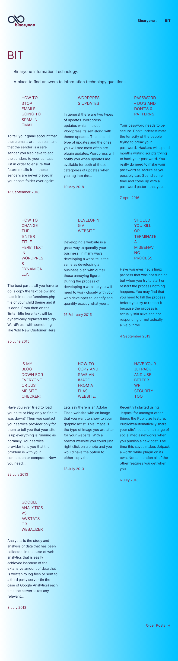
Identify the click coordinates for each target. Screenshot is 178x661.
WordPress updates (89, 100)
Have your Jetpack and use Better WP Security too (145, 380)
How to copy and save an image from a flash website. (88, 380)
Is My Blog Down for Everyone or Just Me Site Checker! (32, 380)
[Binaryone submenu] (157, 21)
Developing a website (88, 225)
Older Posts (158, 625)
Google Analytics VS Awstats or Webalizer (32, 516)
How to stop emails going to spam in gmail (31, 111)
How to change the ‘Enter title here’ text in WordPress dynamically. (32, 247)
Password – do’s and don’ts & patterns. (145, 105)
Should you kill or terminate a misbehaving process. (145, 239)
